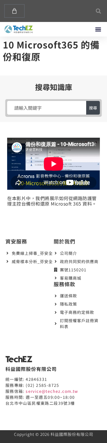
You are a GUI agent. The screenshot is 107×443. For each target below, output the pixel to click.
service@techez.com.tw (52, 391)
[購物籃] (14, 11)
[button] (98, 11)
